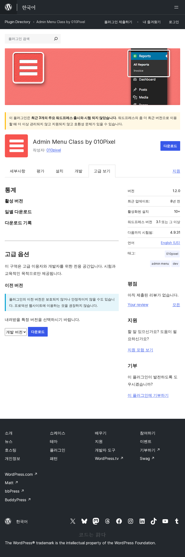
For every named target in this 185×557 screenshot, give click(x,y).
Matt (11, 482)
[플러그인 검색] (56, 39)
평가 (40, 171)
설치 (59, 171)
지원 (176, 171)
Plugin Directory (17, 22)
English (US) (170, 243)
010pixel (53, 150)
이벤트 (146, 441)
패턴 (54, 458)
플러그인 (57, 450)
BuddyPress (18, 499)
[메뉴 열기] (177, 7)
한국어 (22, 521)
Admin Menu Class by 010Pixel (74, 141)
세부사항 (17, 171)
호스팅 (10, 450)
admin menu (160, 263)
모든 (176, 304)
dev (175, 263)
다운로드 (170, 146)
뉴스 (9, 441)
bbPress (14, 491)
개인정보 (12, 458)
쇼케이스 (57, 433)
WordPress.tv (109, 458)
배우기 (100, 433)
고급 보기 (102, 171)
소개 (9, 433)
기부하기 (150, 450)
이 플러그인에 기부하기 (148, 395)
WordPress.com (21, 474)
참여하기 (147, 433)
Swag (147, 458)
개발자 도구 (105, 450)
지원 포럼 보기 (140, 349)
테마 (54, 441)
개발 (78, 171)
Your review (138, 304)
